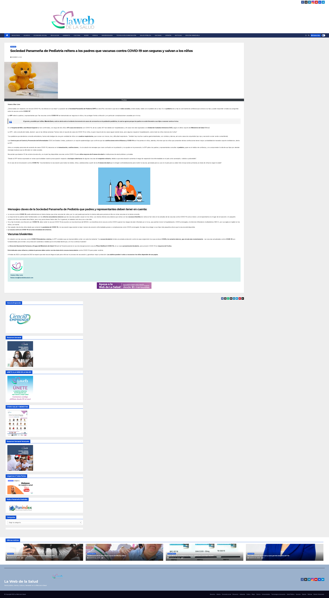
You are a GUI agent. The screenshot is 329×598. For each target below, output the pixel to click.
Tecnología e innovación (126, 35)
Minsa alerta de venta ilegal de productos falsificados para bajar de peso (190, 555)
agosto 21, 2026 (174, 557)
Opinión (168, 35)
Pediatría (13, 46)
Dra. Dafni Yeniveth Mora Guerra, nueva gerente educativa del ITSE (268, 555)
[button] (308, 35)
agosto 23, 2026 (14, 557)
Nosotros (16, 35)
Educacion (55, 35)
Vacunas (158, 35)
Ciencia (95, 35)
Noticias (178, 35)
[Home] (7, 35)
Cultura (77, 35)
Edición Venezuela (192, 35)
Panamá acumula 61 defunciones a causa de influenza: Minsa (106, 555)
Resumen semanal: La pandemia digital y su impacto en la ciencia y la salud (30, 555)
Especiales (10, 553)
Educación (251, 553)
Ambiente (66, 35)
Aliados (27, 35)
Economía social (40, 35)
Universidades (107, 35)
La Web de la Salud (21, 581)
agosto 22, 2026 (94, 557)
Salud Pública (145, 35)
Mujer (86, 35)
